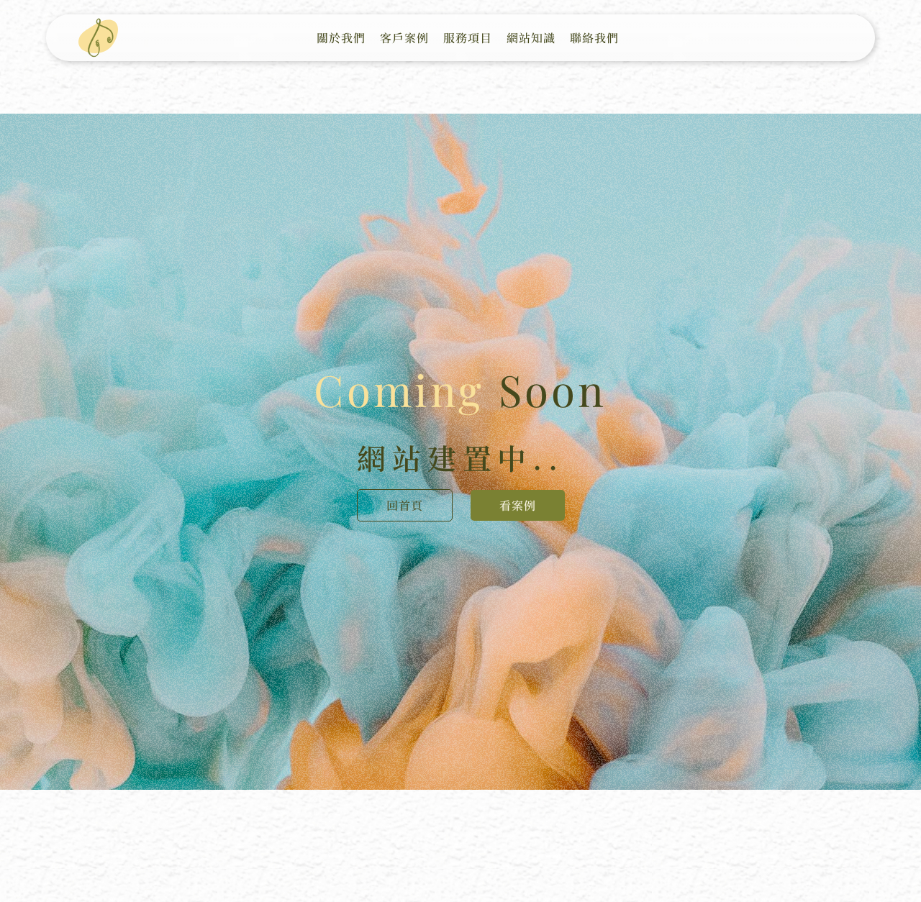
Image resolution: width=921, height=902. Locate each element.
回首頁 (404, 505)
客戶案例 (404, 37)
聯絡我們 (594, 37)
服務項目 (467, 37)
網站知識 (531, 37)
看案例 (517, 505)
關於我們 (341, 37)
